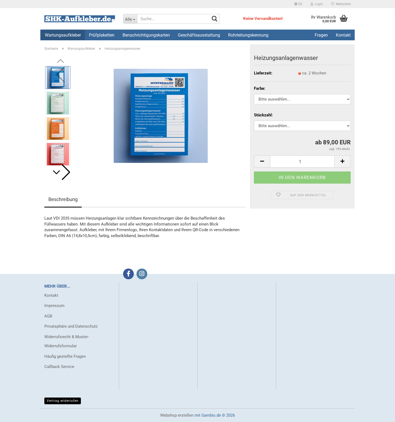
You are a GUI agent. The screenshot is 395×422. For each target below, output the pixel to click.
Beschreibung (63, 199)
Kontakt (51, 295)
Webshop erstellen (176, 415)
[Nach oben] (380, 414)
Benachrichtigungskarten (146, 35)
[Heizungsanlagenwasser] (161, 115)
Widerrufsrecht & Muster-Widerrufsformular (66, 341)
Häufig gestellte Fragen (65, 356)
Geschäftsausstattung (199, 35)
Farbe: (259, 88)
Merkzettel (342, 4)
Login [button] (318, 4)
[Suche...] (215, 19)
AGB (48, 316)
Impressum (54, 305)
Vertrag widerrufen (62, 401)
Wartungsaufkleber (63, 35)
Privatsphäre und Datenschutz (71, 326)
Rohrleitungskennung (248, 35)
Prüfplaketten (101, 35)
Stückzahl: (263, 115)
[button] (298, 4)
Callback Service (59, 366)
